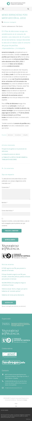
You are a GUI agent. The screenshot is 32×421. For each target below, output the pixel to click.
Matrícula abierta (10, 240)
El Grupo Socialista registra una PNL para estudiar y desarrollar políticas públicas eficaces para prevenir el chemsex (16, 276)
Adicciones (6, 22)
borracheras (18, 135)
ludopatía (25, 135)
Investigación (13, 22)
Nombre (4, 202)
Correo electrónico (8, 211)
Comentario (6, 187)
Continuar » (28, 419)
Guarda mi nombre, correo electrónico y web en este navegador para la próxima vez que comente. (15, 223)
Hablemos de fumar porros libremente (13, 295)
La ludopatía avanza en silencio (11, 154)
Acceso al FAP (9, 302)
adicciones (10, 135)
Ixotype (25, 400)
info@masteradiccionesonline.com (13, 388)
